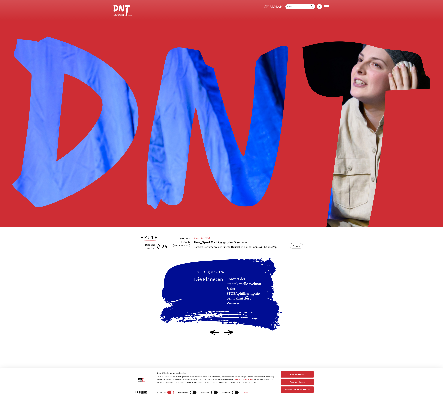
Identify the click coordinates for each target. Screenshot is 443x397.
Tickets (296, 245)
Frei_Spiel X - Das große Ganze (220, 242)
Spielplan (273, 6)
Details (245, 392)
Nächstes (228, 332)
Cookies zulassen (297, 374)
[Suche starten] (311, 6)
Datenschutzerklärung (243, 379)
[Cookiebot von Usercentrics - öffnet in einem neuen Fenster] (141, 392)
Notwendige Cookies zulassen (297, 389)
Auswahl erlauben (297, 382)
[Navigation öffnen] (326, 6)
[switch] (193, 392)
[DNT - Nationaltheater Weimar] (122, 10)
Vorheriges (214, 332)
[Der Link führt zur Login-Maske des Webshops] (319, 6)
